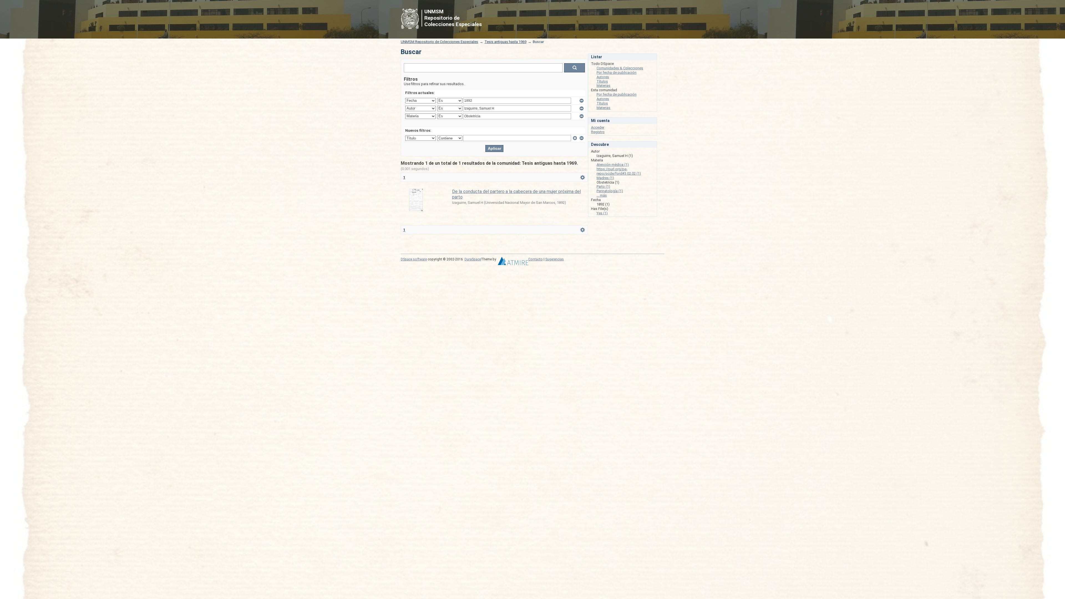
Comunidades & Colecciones (620, 68)
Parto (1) (603, 186)
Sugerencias (554, 259)
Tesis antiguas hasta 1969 (505, 42)
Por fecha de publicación (617, 72)
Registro (598, 132)
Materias (603, 85)
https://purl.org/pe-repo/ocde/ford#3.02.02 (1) (619, 171)
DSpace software (414, 259)
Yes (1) (602, 213)
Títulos (602, 81)
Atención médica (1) (613, 165)
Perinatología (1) (610, 191)
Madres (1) (605, 178)
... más (602, 195)
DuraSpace (473, 259)
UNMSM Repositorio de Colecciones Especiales (439, 42)
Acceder (597, 127)
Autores (603, 77)
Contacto (535, 259)
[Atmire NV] (513, 262)
